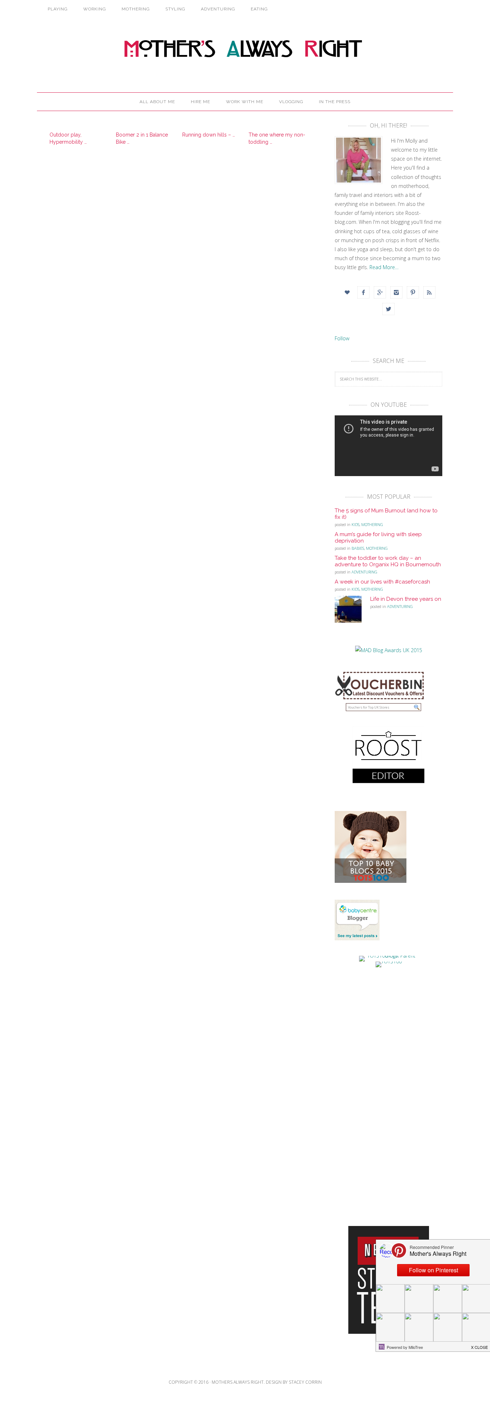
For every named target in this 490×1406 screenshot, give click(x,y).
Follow (342, 338)
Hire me (200, 101)
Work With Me (244, 101)
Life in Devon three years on (405, 599)
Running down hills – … (208, 135)
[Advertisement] (388, 1089)
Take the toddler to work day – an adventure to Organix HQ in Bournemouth (388, 561)
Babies (358, 548)
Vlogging (291, 101)
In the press (334, 101)
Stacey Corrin (305, 1382)
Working (94, 8)
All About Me (157, 101)
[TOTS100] (389, 961)
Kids (355, 524)
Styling (175, 8)
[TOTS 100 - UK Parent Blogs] (388, 955)
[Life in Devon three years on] (352, 611)
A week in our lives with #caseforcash (382, 581)
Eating (259, 8)
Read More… (384, 267)
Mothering (136, 8)
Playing (57, 8)
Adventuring (218, 8)
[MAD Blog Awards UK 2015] (388, 650)
